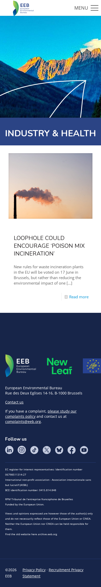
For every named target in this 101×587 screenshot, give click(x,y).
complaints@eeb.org (23, 421)
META (60, 366)
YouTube (84, 450)
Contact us (14, 402)
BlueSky (59, 450)
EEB (20, 366)
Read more (79, 296)
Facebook (71, 450)
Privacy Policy (34, 569)
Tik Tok (34, 450)
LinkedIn (9, 450)
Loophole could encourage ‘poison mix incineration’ (49, 246)
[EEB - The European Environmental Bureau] (23, 8)
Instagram (22, 450)
